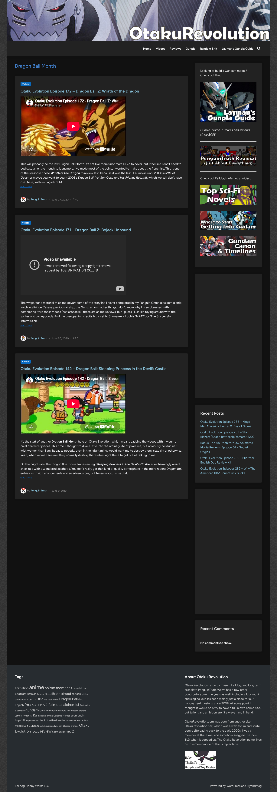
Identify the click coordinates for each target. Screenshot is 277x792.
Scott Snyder (59, 731)
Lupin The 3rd (32, 720)
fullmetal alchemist (63, 704)
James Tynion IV (23, 715)
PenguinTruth (207, 690)
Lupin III (20, 720)
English (19, 705)
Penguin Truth (39, 199)
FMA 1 (34, 705)
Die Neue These (51, 699)
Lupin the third (48, 720)
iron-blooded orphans (76, 710)
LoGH (74, 715)
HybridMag (254, 786)
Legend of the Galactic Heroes (54, 715)
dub (80, 699)
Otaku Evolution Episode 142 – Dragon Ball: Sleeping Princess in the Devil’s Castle (94, 368)
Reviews (175, 48)
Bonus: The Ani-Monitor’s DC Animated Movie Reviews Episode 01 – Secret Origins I (226, 447)
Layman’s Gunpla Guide (237, 48)
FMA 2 (42, 705)
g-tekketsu (20, 710)
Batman (31, 694)
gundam (32, 710)
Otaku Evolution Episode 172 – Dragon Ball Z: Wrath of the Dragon (80, 91)
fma (27, 705)
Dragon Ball (68, 699)
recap (35, 731)
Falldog (236, 685)
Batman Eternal (44, 694)
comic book (20, 699)
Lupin (81, 715)
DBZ (40, 699)
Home (147, 48)
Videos (160, 48)
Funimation (85, 705)
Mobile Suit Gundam (27, 725)
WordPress (233, 786)
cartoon (76, 694)
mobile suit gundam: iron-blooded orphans (59, 726)
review (45, 731)
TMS (69, 732)
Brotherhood (61, 694)
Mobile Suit (82, 720)
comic (85, 694)
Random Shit (208, 48)
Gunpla (190, 48)
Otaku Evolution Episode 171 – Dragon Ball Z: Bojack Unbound (76, 229)
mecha (61, 720)
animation (21, 688)
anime (36, 687)
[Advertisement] (228, 336)
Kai (35, 715)
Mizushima (71, 720)
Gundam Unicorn (48, 710)
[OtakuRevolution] (138, 20)
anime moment (57, 688)
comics (31, 699)
